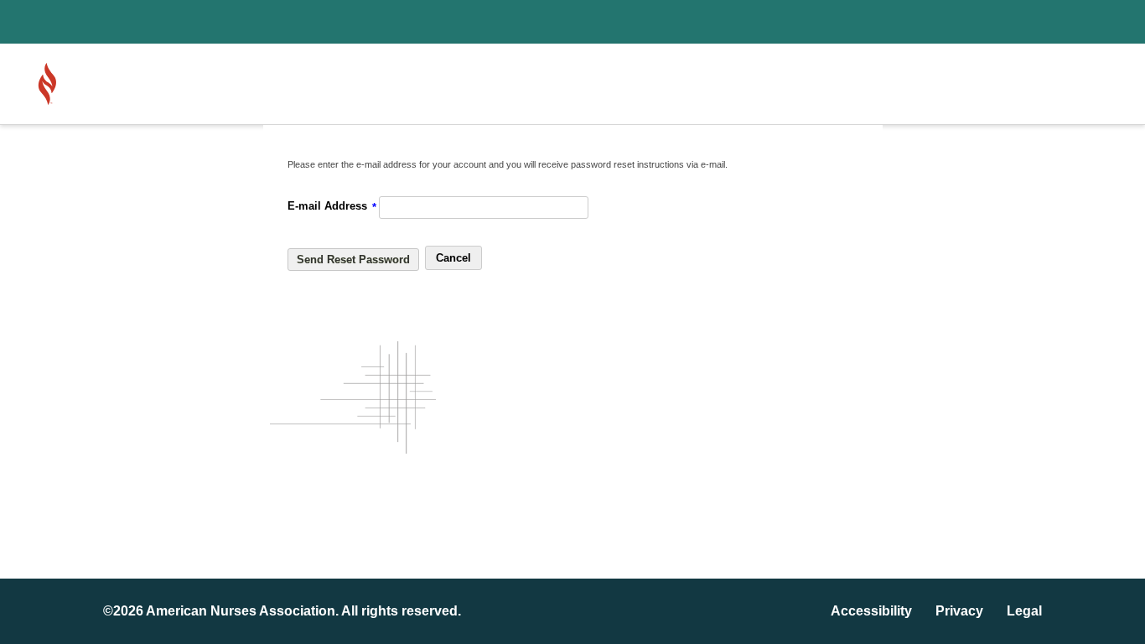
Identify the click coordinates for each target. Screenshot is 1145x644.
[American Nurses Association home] (95, 83)
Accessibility (871, 611)
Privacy (959, 611)
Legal (1024, 611)
